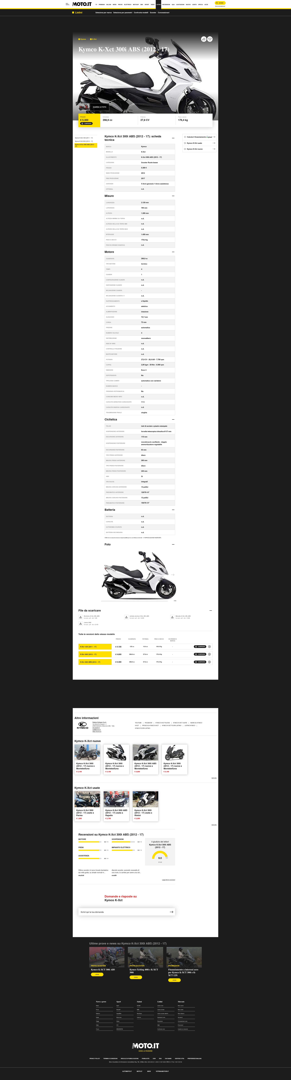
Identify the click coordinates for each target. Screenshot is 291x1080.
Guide (97, 1017)
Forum (97, 1029)
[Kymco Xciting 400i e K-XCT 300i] (145, 957)
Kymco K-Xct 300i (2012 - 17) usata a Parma (85, 813)
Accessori (180, 1017)
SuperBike (119, 1013)
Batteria (110, 510)
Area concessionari (220, 6)
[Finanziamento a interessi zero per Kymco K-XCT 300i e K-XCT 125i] (184, 957)
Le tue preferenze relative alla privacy (35, 1078)
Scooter (153, 12)
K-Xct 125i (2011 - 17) (88, 646)
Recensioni (160, 1021)
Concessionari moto (182, 1021)
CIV (117, 1025)
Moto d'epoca (181, 1013)
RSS (160, 1058)
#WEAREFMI (120, 1029)
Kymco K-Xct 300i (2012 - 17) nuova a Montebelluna (85, 766)
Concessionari (163, 12)
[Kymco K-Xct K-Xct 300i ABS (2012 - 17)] (209, 662)
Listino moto (160, 1005)
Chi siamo (168, 1058)
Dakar (118, 1021)
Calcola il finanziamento (196, 137)
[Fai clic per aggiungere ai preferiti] (210, 39)
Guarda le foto (99, 107)
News (97, 1005)
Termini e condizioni (110, 1058)
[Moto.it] (82, 4)
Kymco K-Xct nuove (195, 149)
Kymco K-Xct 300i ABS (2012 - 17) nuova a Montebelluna (145, 766)
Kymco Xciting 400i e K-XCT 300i (144, 971)
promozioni (173, 966)
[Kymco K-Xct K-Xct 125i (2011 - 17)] (209, 646)
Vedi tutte (214, 778)
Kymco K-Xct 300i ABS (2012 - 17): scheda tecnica (133, 138)
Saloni (139, 1001)
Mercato (181, 1001)
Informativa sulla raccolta (10, 1078)
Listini (159, 1001)
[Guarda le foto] (83, 107)
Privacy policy (95, 1058)
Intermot (139, 1017)
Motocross (119, 1017)
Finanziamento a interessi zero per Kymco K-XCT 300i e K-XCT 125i (183, 972)
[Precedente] (104, 574)
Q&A (158, 1025)
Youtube (138, 723)
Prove (97, 1009)
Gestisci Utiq (179, 1058)
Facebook (149, 723)
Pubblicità (145, 1058)
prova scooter (137, 966)
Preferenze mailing (195, 1058)
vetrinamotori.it (162, 1071)
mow (149, 1071)
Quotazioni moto (161, 1017)
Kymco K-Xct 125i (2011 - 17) (84, 138)
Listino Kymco (190, 725)
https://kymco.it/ (97, 731)
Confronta (87, 123)
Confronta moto (161, 1029)
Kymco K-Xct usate (194, 143)
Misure (109, 196)
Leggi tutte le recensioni (168, 880)
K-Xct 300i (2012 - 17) (88, 654)
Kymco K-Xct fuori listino (172, 725)
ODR (154, 1058)
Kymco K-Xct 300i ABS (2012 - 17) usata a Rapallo (116, 813)
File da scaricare (89, 610)
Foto (108, 544)
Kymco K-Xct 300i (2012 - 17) (84, 141)
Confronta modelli (141, 12)
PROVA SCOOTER (98, 966)
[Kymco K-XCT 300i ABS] (106, 957)
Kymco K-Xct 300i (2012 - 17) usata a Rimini (143, 813)
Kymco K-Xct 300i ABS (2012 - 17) (85, 145)
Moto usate (180, 1009)
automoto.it (127, 1071)
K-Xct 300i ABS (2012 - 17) (90, 662)
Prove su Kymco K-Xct (150, 725)
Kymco (83, 39)
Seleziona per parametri (122, 12)
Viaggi (97, 1021)
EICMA (138, 1005)
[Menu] (67, 4)
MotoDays (139, 1013)
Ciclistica (111, 419)
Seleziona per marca (103, 12)
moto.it (139, 1071)
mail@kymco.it (97, 729)
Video (97, 1025)
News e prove (101, 1001)
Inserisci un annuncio (183, 1029)
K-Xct (94, 39)
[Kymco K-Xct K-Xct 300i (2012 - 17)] (209, 654)
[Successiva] (172, 574)
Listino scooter (160, 1009)
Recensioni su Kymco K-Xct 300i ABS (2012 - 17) (111, 834)
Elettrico (98, 1013)
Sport (119, 1001)
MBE (138, 1009)
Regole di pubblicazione (129, 1058)
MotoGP (118, 1009)
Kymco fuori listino (142, 728)
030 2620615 (96, 728)
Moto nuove (180, 1005)
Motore (109, 252)
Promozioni (180, 1025)
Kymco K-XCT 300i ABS (103, 969)
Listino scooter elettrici (162, 1013)
